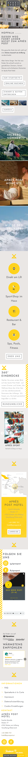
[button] (5, 585)
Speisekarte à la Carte (14, 692)
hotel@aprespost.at (14, 525)
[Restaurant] (26, 20)
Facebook (11, 742)
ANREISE (14, 532)
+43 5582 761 (14, 522)
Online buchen (10, 756)
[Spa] (26, 17)
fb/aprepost (15, 570)
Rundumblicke (12, 404)
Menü (2, 4)
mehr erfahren (20, 157)
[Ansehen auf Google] (6, 654)
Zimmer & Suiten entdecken (13, 93)
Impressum (9, 696)
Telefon (21, 756)
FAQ (6, 687)
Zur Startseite (12, 78)
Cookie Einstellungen (13, 706)
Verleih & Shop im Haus (13, 449)
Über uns (14, 356)
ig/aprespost (15, 563)
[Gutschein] (26, 13)
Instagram (4, 742)
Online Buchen (14, 83)
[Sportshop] (26, 24)
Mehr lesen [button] (8, 664)
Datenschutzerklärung (14, 701)
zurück (8, 110)
